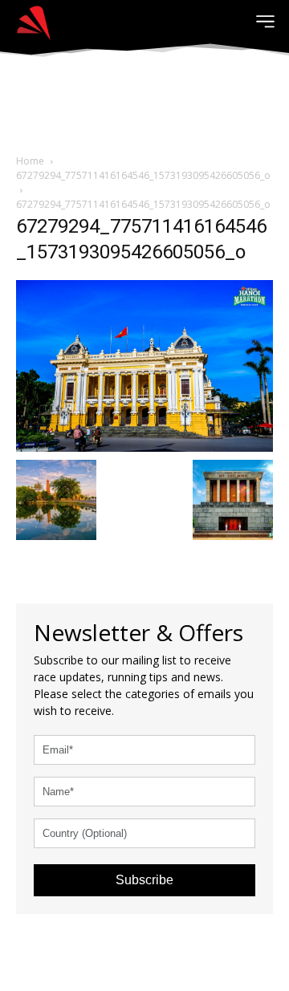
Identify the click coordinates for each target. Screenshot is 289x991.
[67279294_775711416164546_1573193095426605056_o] (144, 363)
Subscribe (144, 880)
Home (30, 161)
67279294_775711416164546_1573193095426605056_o (143, 175)
